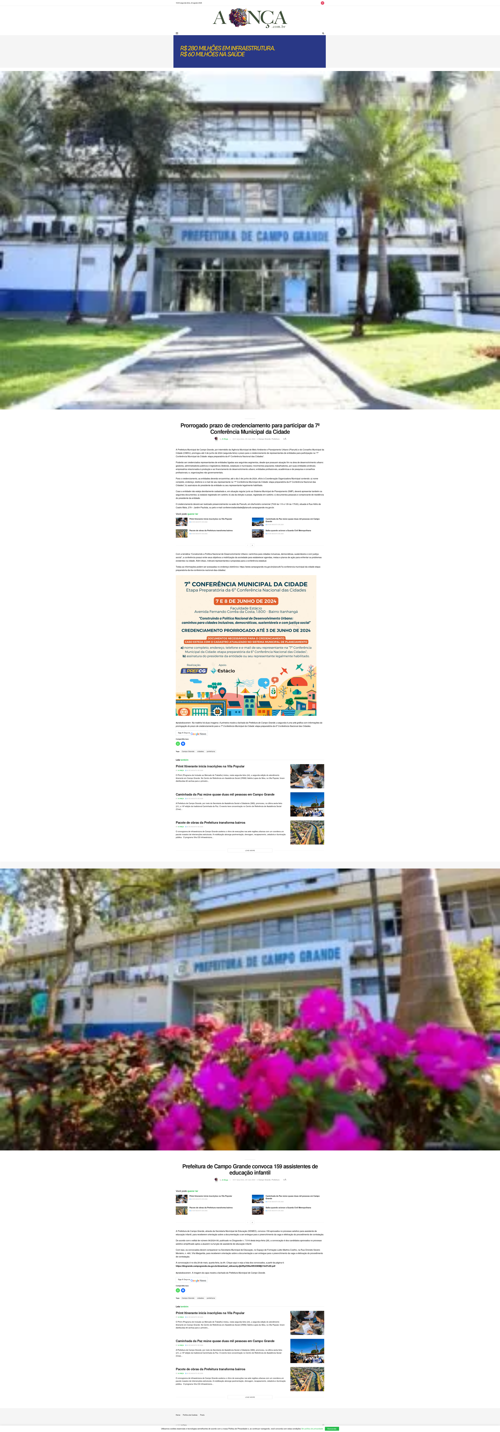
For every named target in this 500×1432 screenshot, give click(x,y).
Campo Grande (264, 439)
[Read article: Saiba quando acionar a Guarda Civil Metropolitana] (258, 533)
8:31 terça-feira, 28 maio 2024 (244, 439)
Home (178, 1415)
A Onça (225, 439)
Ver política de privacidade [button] (312, 1428)
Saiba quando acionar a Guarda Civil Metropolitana (288, 530)
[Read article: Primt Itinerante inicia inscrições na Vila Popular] (182, 522)
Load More (250, 850)
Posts (202, 1415)
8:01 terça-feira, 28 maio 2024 (244, 1179)
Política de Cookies (190, 1415)
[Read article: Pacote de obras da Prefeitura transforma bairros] (182, 533)
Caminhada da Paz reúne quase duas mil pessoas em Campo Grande (293, 520)
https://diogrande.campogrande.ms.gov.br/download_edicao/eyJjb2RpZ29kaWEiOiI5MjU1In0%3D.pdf (225, 1265)
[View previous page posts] (248, 545)
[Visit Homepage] (250, 18)
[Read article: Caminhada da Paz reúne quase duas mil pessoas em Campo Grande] (258, 522)
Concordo (331, 1428)
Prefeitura (275, 439)
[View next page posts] (252, 545)
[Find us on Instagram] (322, 3)
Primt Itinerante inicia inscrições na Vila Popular (211, 519)
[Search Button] (323, 33)
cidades (200, 751)
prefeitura (211, 751)
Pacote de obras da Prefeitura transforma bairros (211, 530)
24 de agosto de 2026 (199, 522)
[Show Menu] (177, 33)
